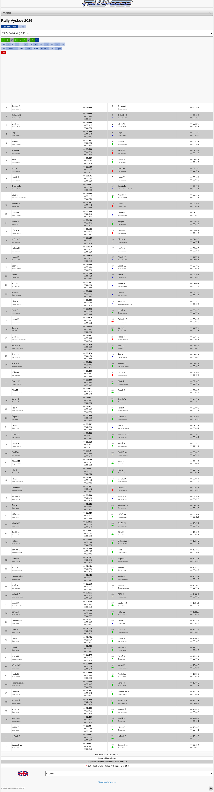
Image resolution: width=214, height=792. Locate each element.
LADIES (44, 49)
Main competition (9, 27)
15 (46, 44)
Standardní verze (107, 782)
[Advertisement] (101, 79)
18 (63, 44)
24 (4, 53)
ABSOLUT (12, 49)
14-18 (35, 49)
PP (52, 49)
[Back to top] (210, 789)
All (4, 44)
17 (57, 44)
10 (31, 44)
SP (12, 40)
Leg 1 (22, 27)
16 (52, 44)
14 (41, 44)
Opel (59, 49)
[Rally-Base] (107, 3)
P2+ (28, 49)
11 (36, 44)
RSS (21, 49)
